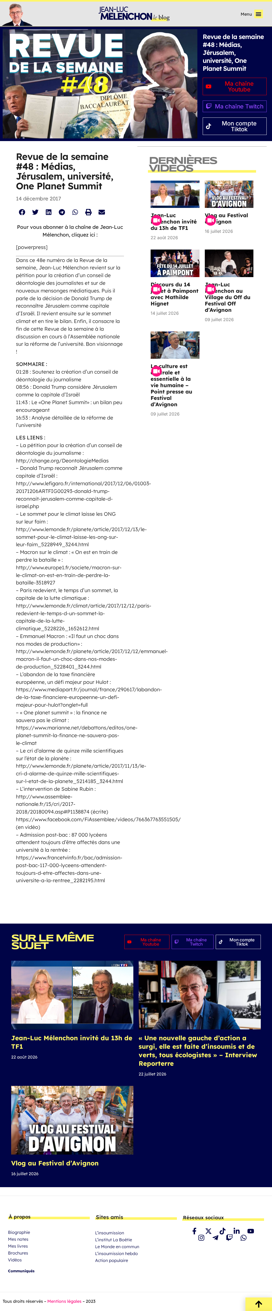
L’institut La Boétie (113, 1239)
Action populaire (111, 1260)
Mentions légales (64, 1301)
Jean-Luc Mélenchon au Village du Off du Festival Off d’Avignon (227, 297)
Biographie (19, 1232)
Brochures (18, 1253)
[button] (258, 14)
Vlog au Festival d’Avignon (226, 218)
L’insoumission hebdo (116, 1253)
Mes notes (18, 1239)
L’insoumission (109, 1232)
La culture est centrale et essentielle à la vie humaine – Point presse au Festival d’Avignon (171, 385)
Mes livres (18, 1246)
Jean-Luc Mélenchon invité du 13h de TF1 (174, 221)
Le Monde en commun (117, 1246)
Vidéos (15, 1259)
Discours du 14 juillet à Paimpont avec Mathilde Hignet (174, 294)
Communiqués (21, 1271)
